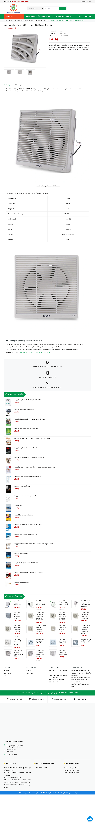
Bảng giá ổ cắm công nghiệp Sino (23, 515)
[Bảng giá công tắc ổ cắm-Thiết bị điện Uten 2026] (8, 402)
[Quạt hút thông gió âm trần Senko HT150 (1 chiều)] (30, 653)
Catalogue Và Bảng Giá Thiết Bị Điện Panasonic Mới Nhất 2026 (32, 438)
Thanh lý (68, 16)
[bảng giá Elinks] (8, 508)
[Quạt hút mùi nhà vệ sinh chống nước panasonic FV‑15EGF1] (53, 616)
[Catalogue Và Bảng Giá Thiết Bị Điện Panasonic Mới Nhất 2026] (8, 441)
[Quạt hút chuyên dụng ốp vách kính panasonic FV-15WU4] (75, 604)
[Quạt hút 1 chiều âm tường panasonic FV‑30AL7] (30, 629)
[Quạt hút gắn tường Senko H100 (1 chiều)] (30, 642)
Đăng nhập (88, 16)
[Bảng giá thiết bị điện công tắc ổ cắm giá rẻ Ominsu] (8, 575)
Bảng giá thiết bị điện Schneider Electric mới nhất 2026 (29, 419)
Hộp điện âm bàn (31, 16)
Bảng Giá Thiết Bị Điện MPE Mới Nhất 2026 (26, 428)
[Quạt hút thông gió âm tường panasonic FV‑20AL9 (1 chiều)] (75, 629)
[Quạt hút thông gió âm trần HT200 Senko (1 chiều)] (8, 653)
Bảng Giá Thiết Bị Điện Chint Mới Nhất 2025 (26, 563)
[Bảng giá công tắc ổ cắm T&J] (8, 489)
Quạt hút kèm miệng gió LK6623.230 (17, 602)
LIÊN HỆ (28, 671)
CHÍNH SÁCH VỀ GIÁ (55, 682)
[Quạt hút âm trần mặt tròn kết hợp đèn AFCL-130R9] (30, 604)
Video (38, 21)
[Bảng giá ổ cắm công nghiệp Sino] (8, 517)
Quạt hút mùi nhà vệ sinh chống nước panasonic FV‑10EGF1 (40, 616)
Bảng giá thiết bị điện (14, 394)
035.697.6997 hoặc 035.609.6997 (21, 1)
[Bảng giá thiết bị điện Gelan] (8, 585)
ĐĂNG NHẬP (7, 673)
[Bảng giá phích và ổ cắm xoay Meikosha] (8, 537)
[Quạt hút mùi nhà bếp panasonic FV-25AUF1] (8, 616)
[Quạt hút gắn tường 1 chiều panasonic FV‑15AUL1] (8, 642)
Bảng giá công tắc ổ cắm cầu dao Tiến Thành (27, 448)
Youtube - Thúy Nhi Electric (71, 770)
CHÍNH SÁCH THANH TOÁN (57, 680)
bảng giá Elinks (18, 505)
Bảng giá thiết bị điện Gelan (21, 582)
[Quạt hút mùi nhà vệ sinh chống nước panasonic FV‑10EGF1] (30, 616)
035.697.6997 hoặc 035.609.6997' (21, 780)
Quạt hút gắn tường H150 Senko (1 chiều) (63, 652)
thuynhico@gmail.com (14, 777)
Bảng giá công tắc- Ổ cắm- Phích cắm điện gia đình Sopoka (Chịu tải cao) (34, 467)
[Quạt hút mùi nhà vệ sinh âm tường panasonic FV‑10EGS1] (8, 629)
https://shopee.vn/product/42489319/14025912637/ (34, 352)
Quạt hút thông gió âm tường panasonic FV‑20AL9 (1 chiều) (85, 629)
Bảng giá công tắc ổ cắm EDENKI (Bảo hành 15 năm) (29, 457)
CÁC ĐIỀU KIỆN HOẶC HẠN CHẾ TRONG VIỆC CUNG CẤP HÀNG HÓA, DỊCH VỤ (80, 680)
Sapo (76, 793)
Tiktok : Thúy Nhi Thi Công (71, 772)
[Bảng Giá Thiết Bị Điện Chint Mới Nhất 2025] (8, 565)
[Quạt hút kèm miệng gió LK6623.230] (8, 604)
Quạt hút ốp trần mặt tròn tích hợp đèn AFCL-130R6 (64, 602)
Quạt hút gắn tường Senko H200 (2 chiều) (63, 641)
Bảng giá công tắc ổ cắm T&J (22, 486)
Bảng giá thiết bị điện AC (21, 553)
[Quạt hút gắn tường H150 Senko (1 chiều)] (53, 653)
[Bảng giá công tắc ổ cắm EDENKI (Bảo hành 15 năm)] (8, 460)
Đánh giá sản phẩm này (12, 28)
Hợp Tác (33, 21)
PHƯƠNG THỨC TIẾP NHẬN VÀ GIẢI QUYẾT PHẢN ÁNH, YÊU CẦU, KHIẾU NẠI (81, 673)
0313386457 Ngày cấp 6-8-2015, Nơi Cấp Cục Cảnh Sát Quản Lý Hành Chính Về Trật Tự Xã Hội (17, 785)
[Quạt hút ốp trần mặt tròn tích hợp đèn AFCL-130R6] (53, 604)
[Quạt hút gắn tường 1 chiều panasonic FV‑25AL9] (53, 629)
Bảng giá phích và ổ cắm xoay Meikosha (25, 534)
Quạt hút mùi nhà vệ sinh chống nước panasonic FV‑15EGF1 (62, 616)
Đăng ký (80, 16)
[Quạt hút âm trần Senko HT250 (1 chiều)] (75, 642)
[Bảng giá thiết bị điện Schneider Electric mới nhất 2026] (8, 422)
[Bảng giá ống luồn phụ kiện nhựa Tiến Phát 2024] (8, 527)
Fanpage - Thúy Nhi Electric (72, 768)
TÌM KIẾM (6, 671)
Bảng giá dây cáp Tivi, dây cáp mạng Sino (25, 496)
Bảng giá (51, 16)
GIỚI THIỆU (29, 673)
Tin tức (28, 21)
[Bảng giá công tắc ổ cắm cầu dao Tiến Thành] (8, 450)
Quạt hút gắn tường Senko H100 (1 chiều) (40, 641)
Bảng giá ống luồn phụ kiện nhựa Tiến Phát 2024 (28, 524)
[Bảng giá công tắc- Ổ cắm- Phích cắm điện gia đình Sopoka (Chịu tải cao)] (8, 469)
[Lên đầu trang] (92, 825)
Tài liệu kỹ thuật (60, 16)
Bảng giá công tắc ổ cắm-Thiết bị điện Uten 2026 (27, 400)
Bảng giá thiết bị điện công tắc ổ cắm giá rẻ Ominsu (28, 572)
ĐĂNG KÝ (6, 675)
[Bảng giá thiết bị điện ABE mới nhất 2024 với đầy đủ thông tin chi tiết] (8, 546)
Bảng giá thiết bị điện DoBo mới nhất (24, 409)
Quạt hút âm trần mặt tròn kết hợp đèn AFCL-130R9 (41, 602)
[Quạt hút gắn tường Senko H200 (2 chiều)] (53, 642)
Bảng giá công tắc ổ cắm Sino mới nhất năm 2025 (28, 476)
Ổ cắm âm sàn (42, 16)
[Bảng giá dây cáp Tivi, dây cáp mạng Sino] (8, 498)
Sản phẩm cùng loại (13, 596)
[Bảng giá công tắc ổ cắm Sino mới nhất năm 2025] (8, 479)
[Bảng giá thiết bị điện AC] (8, 556)
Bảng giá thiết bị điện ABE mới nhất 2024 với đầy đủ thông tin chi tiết (33, 544)
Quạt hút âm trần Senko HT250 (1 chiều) (86, 641)
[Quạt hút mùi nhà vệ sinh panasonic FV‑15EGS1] (75, 616)
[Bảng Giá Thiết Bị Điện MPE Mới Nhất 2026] (8, 431)
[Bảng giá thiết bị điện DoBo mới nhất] (8, 412)
